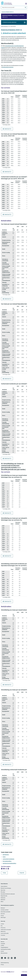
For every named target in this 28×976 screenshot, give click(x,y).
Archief (2, 951)
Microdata (3, 892)
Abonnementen (4, 953)
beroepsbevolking (7, 861)
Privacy (2, 915)
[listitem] (2, 868)
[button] (14, 22)
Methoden (3, 899)
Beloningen (3, 917)
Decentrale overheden (5, 911)
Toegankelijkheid (4, 947)
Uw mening (24, 975)
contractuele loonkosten (8, 859)
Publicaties (3, 897)
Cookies (2, 945)
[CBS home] (6, 3)
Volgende (23, 872)
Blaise (2, 901)
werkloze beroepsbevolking (9, 863)
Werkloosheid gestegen (7, 67)
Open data (3, 890)
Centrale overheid (4, 909)
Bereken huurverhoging (6, 888)
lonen (4, 856)
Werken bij (3, 931)
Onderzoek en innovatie (6, 929)
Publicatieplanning (5, 962)
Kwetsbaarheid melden (6, 949)
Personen (3, 913)
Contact (2, 923)
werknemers (6, 854)
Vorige (5, 872)
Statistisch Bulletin (7, 15)
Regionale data (4, 895)
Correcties (3, 935)
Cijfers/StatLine (4, 886)
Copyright (3, 943)
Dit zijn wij (3, 927)
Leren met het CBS (4, 933)
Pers (2, 925)
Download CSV (7, 128)
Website (2, 941)
